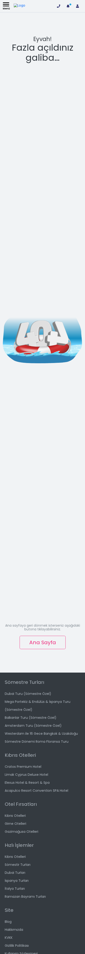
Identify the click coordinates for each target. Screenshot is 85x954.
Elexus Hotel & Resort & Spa (27, 782)
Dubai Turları (15, 872)
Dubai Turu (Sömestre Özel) (28, 693)
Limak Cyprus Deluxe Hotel (26, 774)
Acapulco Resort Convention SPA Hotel (36, 790)
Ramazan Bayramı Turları (25, 896)
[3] (68, 6)
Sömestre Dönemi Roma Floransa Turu (36, 741)
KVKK (9, 937)
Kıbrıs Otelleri (15, 815)
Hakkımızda (14, 929)
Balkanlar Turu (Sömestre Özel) (30, 717)
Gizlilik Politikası (17, 945)
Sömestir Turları (17, 864)
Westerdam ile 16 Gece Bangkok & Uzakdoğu (41, 733)
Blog (8, 921)
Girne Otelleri (15, 823)
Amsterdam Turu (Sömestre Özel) (33, 725)
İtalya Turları (15, 888)
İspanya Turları (17, 880)
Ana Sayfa (42, 642)
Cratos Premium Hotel (23, 766)
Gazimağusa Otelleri (21, 831)
